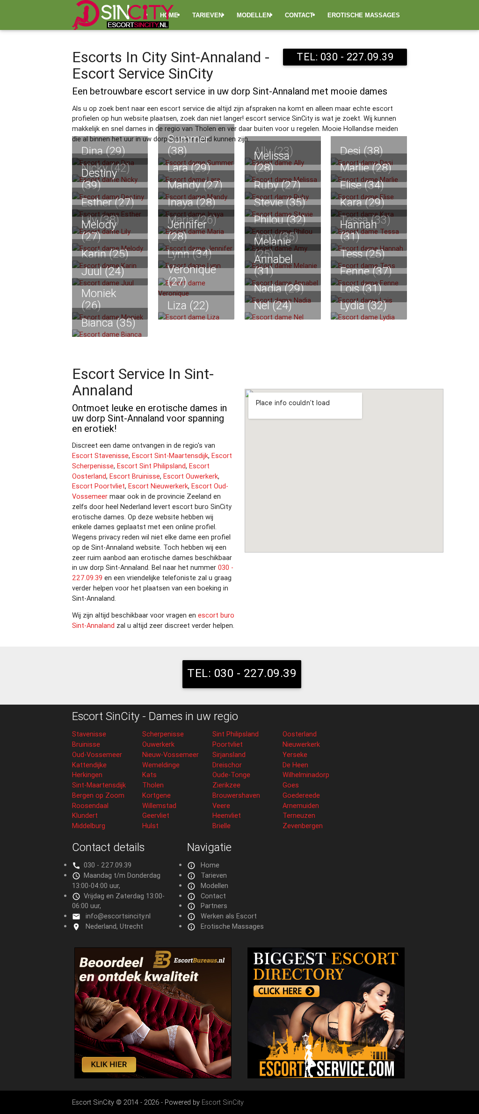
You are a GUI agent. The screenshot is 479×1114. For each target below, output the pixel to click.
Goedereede (301, 795)
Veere (221, 805)
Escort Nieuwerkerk (158, 485)
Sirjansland (229, 754)
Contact (299, 15)
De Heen (295, 764)
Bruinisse (86, 744)
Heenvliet (226, 815)
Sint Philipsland (235, 733)
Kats (149, 774)
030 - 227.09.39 (107, 864)
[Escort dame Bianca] (110, 334)
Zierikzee (226, 784)
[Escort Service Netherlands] (326, 1075)
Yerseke (295, 754)
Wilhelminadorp (306, 774)
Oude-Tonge (231, 774)
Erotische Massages (363, 15)
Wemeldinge (161, 764)
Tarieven (207, 15)
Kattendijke (89, 764)
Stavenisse (89, 733)
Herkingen (87, 774)
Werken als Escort (229, 915)
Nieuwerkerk (301, 744)
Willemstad (159, 805)
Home (210, 864)
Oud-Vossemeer (97, 754)
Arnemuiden (301, 805)
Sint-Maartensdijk (99, 784)
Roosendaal (90, 805)
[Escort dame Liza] (196, 317)
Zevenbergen (303, 825)
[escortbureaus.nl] (153, 1075)
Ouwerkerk (158, 744)
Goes (291, 784)
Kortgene (156, 795)
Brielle (221, 825)
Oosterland (300, 733)
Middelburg (88, 825)
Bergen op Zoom (98, 795)
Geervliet (155, 815)
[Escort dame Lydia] (369, 317)
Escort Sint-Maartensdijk (170, 455)
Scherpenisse (163, 733)
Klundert (85, 815)
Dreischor (227, 764)
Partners (214, 905)
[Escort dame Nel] (283, 317)
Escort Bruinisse (134, 476)
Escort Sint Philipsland (151, 465)
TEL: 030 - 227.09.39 (345, 57)
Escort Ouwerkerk (190, 476)
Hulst (150, 825)
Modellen (254, 15)
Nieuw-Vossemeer (170, 754)
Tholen (153, 784)
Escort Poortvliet (98, 485)
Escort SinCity (223, 1102)
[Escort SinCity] (123, 20)
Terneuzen (299, 815)
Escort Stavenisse (100, 455)
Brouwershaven (236, 795)
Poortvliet (227, 744)
